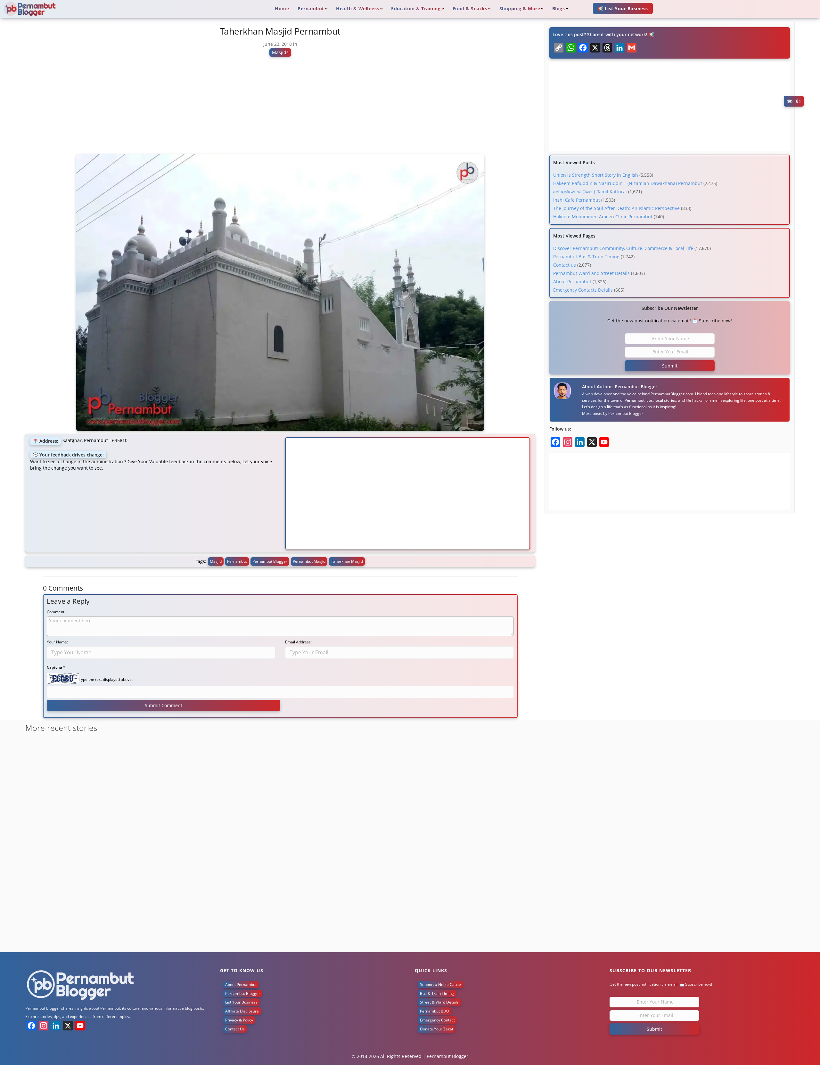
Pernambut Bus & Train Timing (586, 257)
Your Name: (57, 642)
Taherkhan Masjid (347, 561)
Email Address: (298, 642)
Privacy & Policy (239, 1020)
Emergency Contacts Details (583, 290)
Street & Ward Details (439, 1002)
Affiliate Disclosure (242, 1011)
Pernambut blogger (269, 561)
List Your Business (241, 1002)
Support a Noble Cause (440, 984)
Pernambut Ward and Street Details (591, 273)
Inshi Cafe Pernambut (576, 200)
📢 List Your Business (623, 8)
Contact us (564, 265)
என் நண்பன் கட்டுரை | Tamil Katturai (590, 192)
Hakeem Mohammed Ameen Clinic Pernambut (602, 217)
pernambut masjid (309, 561)
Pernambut (237, 561)
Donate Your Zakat (436, 1029)
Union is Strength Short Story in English (595, 175)
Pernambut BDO (434, 1011)
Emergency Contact (437, 1020)
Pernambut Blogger (625, 413)
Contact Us (235, 1029)
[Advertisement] (280, 108)
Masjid (216, 561)
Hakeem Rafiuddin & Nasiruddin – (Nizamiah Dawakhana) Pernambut (627, 183)
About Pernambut (572, 281)
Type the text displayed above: (106, 679)
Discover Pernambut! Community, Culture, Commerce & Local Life (623, 248)
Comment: (56, 612)
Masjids (280, 52)
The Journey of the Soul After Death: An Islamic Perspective (616, 208)
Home (282, 8)
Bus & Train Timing (437, 993)
